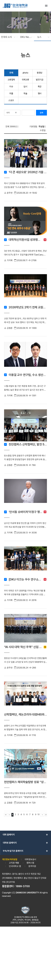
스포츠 (11, 100)
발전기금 (39, 79)
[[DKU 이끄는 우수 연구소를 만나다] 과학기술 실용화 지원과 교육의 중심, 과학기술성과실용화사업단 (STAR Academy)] (25, 561)
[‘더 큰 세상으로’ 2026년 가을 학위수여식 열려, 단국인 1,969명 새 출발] (25, 154)
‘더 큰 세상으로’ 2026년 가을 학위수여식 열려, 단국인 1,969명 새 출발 (28, 172)
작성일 (41, 126)
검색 (41, 113)
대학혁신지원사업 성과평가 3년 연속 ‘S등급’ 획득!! (25, 239)
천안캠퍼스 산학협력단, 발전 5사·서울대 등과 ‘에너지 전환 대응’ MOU (28, 444)
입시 (25, 86)
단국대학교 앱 (15, 866)
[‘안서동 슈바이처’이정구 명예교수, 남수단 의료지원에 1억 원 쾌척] (25, 494)
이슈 (11, 86)
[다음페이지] (42, 815)
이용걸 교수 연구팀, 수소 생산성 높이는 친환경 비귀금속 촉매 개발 (28, 375)
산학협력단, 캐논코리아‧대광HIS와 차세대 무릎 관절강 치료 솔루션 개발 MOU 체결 (25, 714)
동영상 (39, 72)
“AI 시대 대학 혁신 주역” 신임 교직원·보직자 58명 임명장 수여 (23, 647)
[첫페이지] (6, 815)
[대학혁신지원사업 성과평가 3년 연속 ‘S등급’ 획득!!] (25, 222)
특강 (39, 86)
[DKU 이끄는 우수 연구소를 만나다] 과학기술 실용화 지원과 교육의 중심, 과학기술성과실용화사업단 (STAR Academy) (25, 579)
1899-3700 (23, 886)
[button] (7, 37)
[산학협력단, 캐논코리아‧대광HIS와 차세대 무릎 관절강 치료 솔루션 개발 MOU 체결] (25, 696)
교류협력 (11, 79)
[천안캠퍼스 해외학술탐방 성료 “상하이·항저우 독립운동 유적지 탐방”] (25, 764)
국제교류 (25, 79)
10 (39, 814)
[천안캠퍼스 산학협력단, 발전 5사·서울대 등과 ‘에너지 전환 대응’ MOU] (25, 425)
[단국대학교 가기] (15, 6)
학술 (25, 93)
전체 (11, 72)
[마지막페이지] (46, 815)
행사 (39, 93)
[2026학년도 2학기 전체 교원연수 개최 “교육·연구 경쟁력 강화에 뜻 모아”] (25, 289)
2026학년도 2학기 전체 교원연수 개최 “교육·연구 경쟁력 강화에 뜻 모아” (28, 307)
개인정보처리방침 (9, 859)
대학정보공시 (30, 859)
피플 (11, 93)
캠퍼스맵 (30, 863)
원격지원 (32, 866)
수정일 (43, 130)
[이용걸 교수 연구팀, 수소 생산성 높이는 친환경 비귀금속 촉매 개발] (25, 357)
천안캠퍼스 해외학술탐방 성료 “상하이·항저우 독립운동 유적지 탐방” (25, 782)
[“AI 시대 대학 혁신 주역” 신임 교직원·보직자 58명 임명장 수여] (25, 629)
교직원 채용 (14, 863)
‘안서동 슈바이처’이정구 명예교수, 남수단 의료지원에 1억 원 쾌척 (25, 512)
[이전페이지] (9, 815)
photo (25, 72)
